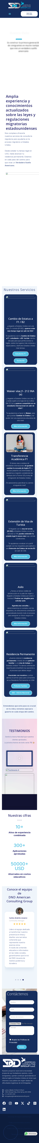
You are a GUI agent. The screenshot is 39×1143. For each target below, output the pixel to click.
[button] (10, 14)
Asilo (21, 587)
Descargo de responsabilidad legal (19, 1117)
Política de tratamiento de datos (19, 1123)
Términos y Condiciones (19, 1134)
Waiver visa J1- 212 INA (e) (20, 392)
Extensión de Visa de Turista (20, 523)
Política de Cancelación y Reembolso (19, 1128)
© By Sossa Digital (19, 1139)
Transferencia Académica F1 (19, 457)
